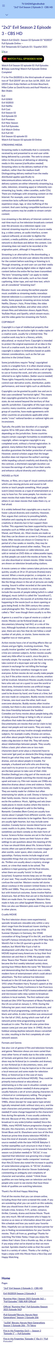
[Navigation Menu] (7, 15)
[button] (33, 5)
